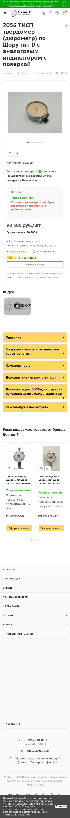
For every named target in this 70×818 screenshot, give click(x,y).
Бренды (8, 587)
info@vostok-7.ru (37, 751)
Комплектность (18, 365)
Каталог (8, 615)
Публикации (11, 578)
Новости (9, 569)
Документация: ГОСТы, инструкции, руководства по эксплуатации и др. (34, 391)
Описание (13, 337)
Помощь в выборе (15, 597)
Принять (61, 806)
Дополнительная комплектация (32, 377)
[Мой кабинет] (57, 13)
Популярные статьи (19, 633)
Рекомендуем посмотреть (27, 407)
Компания (13, 723)
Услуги (7, 624)
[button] (31, 539)
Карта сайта (11, 606)
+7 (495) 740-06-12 (35, 739)
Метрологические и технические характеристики (32, 351)
